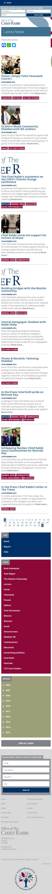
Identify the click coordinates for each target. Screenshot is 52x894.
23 (43, 522)
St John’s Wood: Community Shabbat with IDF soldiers (19, 128)
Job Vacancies (32, 803)
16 (14, 522)
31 (30, 525)
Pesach (7, 600)
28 (18, 525)
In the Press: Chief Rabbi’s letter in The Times (24, 488)
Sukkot (7, 605)
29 (22, 525)
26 (10, 525)
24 (47, 522)
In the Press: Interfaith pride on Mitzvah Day (22, 393)
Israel (4, 148)
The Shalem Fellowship (15, 579)
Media (3, 808)
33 (39, 525)
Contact (30, 808)
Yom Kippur (9, 573)
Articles (6, 204)
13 (48, 520)
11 (40, 520)
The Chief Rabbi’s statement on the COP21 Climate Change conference (22, 179)
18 (22, 522)
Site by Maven (46, 864)
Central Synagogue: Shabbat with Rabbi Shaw (23, 323)
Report (7, 546)
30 (26, 525)
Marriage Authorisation (10, 822)
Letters (7, 584)
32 (35, 525)
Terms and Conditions (35, 817)
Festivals (17, 98)
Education (31, 204)
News (3, 803)
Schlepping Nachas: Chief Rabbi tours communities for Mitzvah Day (22, 450)
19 (26, 522)
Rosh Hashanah (11, 568)
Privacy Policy (32, 813)
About (3, 799)
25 (5, 525)
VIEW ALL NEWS (26, 743)
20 (30, 522)
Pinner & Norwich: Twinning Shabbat (20, 360)
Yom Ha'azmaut (12, 610)
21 (35, 522)
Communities (22, 260)
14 (5, 522)
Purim (7, 589)
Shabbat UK (10, 636)
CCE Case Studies (31, 98)
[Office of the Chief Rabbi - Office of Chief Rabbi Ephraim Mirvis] (10, 23)
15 (10, 522)
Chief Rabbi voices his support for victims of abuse (23, 236)
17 (18, 522)
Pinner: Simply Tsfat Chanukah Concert (22, 77)
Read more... (41, 93)
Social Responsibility (12, 207)
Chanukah (6, 98)
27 (14, 525)
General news (18, 204)
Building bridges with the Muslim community (23, 289)
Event (6, 541)
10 (36, 520)
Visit (6, 551)
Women (7, 615)
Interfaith (28, 419)
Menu (9, 3)
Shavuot (8, 621)
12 (44, 520)
